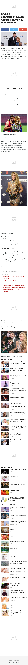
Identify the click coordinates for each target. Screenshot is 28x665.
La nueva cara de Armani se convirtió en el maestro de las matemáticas (18, 390)
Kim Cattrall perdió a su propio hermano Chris (18, 376)
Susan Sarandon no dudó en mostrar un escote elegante (18, 362)
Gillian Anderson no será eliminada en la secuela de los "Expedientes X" (18, 515)
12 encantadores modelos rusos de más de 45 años (17, 591)
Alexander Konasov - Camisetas (15, 555)
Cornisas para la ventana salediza (17, 528)
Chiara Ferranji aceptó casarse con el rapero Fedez (18, 433)
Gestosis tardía (14, 476)
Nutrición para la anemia (16, 535)
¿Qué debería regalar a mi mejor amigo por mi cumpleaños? (17, 612)
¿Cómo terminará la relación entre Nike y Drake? (18, 382)
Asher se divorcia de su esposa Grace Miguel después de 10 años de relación (18, 484)
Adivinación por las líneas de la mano (18, 598)
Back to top (14, 658)
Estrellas (3, 10)
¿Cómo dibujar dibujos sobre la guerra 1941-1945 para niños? (18, 562)
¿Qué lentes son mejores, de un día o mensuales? (18, 522)
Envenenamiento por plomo (17, 577)
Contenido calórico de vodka (18, 469)
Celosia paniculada (15, 490)
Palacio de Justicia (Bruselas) (18, 541)
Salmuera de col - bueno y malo (17, 604)
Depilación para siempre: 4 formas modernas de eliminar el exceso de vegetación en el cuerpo (18, 571)
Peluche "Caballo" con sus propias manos (17, 584)
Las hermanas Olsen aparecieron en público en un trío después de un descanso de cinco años (18, 406)
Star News (8, 10)
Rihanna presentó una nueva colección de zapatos (18, 369)
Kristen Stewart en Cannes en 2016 (18, 440)
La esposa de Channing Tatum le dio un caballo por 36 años (18, 427)
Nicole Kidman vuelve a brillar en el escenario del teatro (18, 420)
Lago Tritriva (13, 548)
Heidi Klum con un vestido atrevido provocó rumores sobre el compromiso (17, 397)
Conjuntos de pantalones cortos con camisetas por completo (17, 498)
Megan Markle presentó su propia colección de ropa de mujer (17, 413)
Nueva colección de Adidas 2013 (17, 508)
